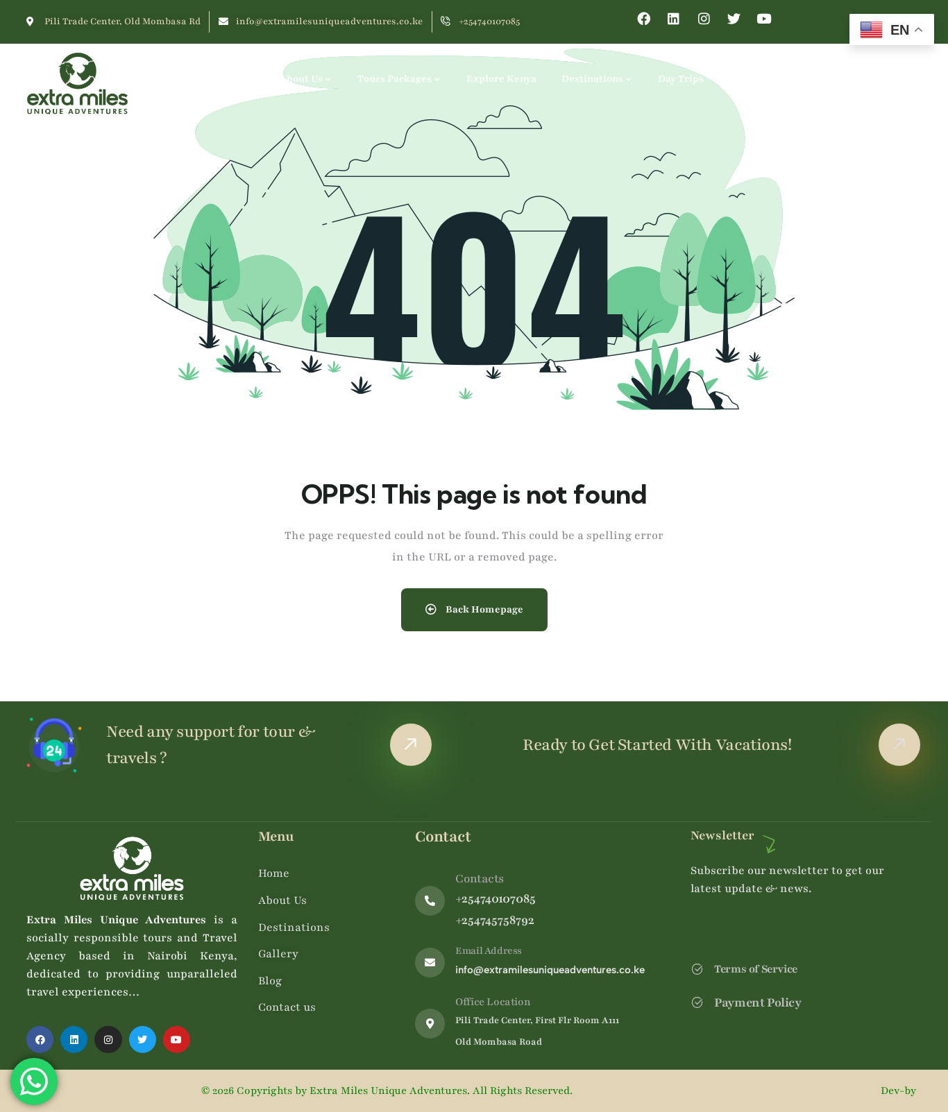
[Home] (77, 84)
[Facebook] (643, 18)
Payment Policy (757, 1002)
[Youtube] (763, 18)
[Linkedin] (673, 18)
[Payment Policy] (697, 1002)
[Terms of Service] (697, 968)
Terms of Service (755, 969)
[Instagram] (704, 18)
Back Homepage (483, 609)
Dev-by (900, 1090)
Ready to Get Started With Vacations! (657, 744)
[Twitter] (733, 18)
